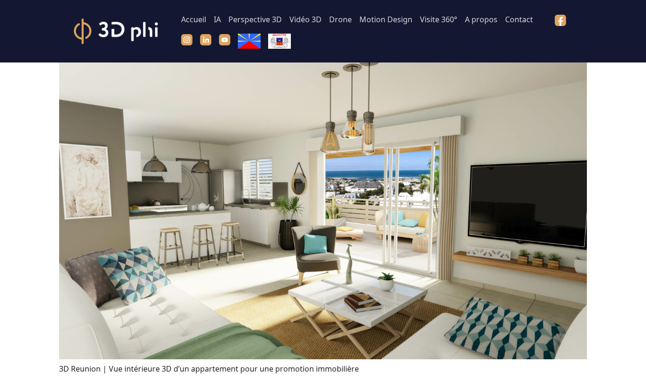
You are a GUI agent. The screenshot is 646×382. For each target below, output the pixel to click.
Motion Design (385, 19)
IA (217, 19)
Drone (340, 19)
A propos (481, 19)
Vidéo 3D (305, 19)
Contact (519, 19)
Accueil (193, 19)
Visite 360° (438, 19)
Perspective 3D (255, 19)
